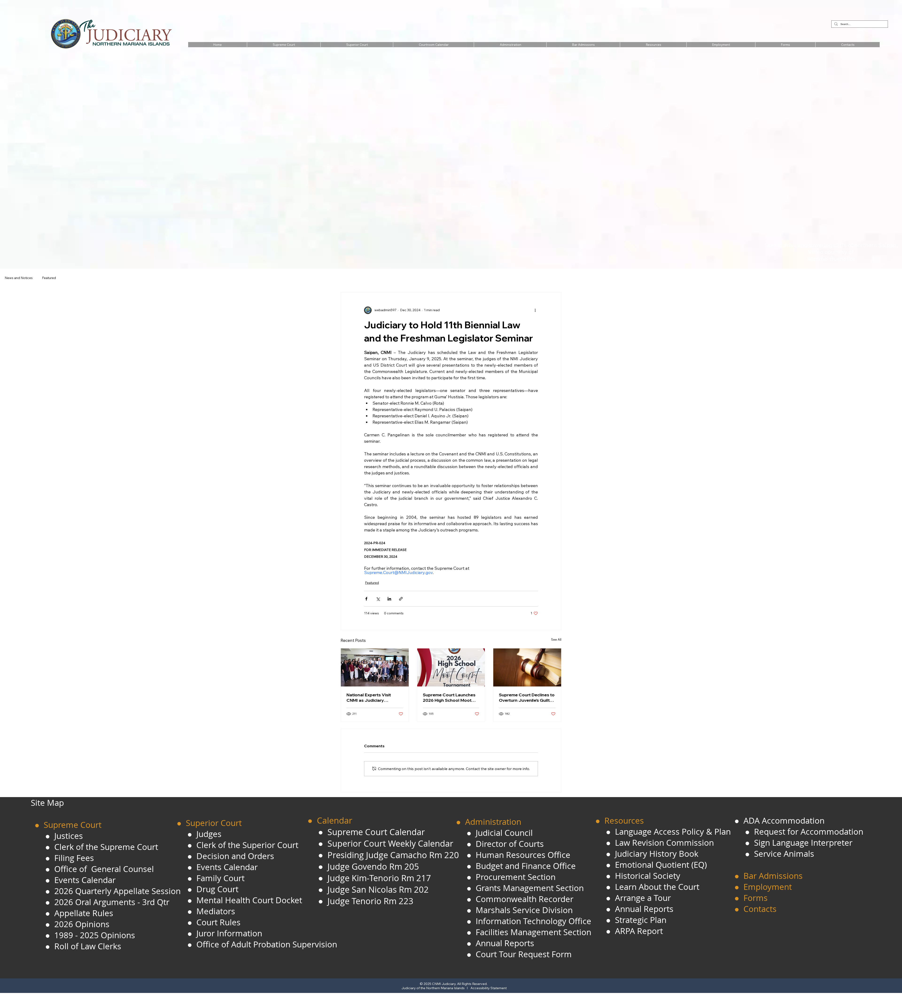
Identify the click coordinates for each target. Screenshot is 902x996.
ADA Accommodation (783, 820)
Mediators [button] (215, 911)
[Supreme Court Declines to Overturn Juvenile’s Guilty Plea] (527, 667)
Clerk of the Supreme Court (106, 846)
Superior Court (213, 822)
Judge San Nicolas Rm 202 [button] (377, 889)
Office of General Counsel (104, 868)
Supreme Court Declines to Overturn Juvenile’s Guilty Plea (527, 697)
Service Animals (782, 853)
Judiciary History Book (655, 853)
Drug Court (217, 889)
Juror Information (228, 933)
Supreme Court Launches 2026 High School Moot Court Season (449, 697)
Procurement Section (516, 876)
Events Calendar (226, 866)
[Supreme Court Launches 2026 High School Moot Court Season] (451, 667)
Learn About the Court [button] (656, 886)
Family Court (219, 878)
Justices (67, 835)
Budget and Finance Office (526, 865)
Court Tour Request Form (524, 954)
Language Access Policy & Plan (672, 831)
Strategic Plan (640, 919)
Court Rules (217, 922)
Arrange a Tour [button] (643, 897)
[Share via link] (401, 599)
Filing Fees (74, 857)
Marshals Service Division (524, 909)
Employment (769, 886)
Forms (757, 897)
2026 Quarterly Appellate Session (116, 890)
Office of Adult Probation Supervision (265, 944)
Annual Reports (505, 943)
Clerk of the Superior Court (246, 844)
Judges (208, 833)
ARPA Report (639, 930)
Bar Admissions (773, 875)
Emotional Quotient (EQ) (660, 864)
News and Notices (19, 278)
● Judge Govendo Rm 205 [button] (365, 866)
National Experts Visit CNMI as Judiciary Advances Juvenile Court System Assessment (372, 697)
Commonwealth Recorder (524, 898)
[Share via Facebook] (366, 599)
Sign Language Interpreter (802, 842)
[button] (434, 44)
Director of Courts (510, 843)
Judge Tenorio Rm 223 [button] (369, 901)
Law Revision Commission (664, 842)
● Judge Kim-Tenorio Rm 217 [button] (374, 878)
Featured (49, 278)
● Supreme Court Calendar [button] (370, 832)
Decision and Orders (235, 855)
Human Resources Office (522, 854)
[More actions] (535, 310)
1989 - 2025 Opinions (94, 935)
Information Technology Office (532, 920)
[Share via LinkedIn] (389, 599)
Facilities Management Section (533, 932)
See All (556, 639)
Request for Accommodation (807, 831)
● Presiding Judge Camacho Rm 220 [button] (387, 855)
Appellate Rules (83, 912)
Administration (493, 821)
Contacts (760, 908)
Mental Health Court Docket (249, 900)
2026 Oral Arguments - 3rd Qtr (111, 901)
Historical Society (646, 875)
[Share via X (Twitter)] (378, 599)
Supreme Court (72, 824)
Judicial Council (503, 832)
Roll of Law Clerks (87, 946)
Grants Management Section (530, 887)
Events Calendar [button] (85, 879)
